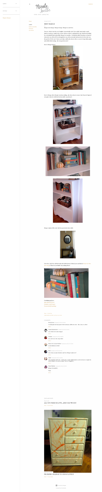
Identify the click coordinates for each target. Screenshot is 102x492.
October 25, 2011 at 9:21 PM (60, 322)
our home (31, 30)
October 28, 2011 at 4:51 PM (57, 357)
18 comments (50, 405)
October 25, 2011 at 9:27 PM (63, 329)
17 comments (50, 476)
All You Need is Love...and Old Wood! (60, 403)
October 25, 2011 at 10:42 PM (67, 343)
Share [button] (30, 21)
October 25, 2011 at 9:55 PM (58, 336)
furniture (31, 28)
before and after (33, 26)
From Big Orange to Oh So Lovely (59, 474)
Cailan (49, 357)
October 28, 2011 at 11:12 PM (61, 366)
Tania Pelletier (51, 366)
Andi (49, 350)
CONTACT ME (45, 14)
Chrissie (50, 336)
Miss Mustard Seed (49, 302)
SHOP (39, 14)
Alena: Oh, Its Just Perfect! (54, 343)
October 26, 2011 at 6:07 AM (56, 350)
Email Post (49, 313)
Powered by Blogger (62, 485)
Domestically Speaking (50, 306)
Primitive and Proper (49, 304)
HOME (35, 14)
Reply (49, 326)
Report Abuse (7, 18)
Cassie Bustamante (53, 329)
